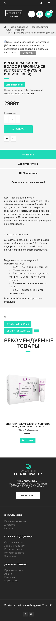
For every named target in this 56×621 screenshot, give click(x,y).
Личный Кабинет (14, 546)
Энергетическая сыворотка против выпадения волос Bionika (28, 425)
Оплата (8, 528)
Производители (13, 570)
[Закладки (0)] (49, 2)
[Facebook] (25, 614)
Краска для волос (18, 27)
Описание (28, 154)
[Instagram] (31, 614)
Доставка (9, 524)
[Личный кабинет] (43, 2)
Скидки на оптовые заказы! (28, 182)
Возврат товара (13, 549)
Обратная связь (13, 542)
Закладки (10, 556)
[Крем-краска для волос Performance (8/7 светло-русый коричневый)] (28, 47)
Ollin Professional (15, 29)
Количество (10, 113)
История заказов (14, 552)
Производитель (40, 27)
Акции (8, 573)
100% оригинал (28, 173)
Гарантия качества (15, 521)
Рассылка (10, 577)
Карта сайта (11, 580)
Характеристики (28, 163)
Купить (19, 129)
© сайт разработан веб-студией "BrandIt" (28, 605)
